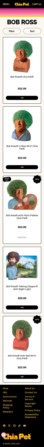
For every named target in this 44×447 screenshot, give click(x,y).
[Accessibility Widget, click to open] (3, 434)
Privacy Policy (32, 410)
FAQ (5, 392)
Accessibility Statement (32, 416)
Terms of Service (30, 398)
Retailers (8, 411)
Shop (5, 388)
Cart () (36, 5)
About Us (30, 388)
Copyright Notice (30, 405)
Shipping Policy (8, 406)
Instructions (10, 396)
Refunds (7, 400)
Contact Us (31, 392)
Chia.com (15, 443)
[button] (12, 31)
